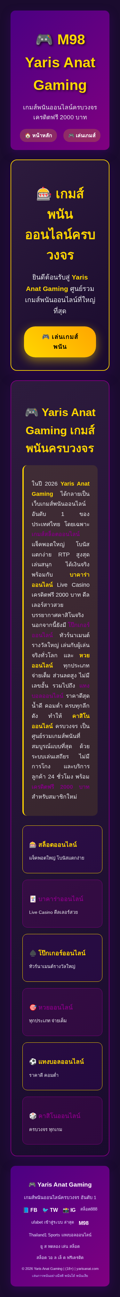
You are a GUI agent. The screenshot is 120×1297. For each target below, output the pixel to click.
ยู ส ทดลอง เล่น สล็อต (60, 1246)
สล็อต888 (88, 1209)
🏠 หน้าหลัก (38, 135)
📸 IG (69, 1210)
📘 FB (30, 1210)
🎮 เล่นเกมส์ (82, 135)
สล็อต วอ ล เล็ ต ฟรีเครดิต (60, 1257)
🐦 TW (50, 1210)
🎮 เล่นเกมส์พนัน (60, 341)
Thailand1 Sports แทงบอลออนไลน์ (60, 1235)
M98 (84, 1223)
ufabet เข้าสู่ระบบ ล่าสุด (52, 1222)
